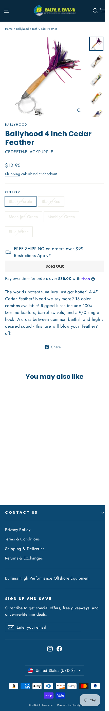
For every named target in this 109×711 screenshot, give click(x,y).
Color (13, 192)
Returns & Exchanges (24, 558)
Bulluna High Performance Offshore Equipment (47, 578)
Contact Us (21, 512)
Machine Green (61, 217)
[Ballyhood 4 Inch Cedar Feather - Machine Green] (24, 480)
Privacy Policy (17, 530)
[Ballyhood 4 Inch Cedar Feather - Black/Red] (13, 480)
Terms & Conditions (22, 539)
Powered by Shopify (68, 705)
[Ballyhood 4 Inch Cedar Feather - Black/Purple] (8, 480)
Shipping (12, 173)
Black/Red (51, 201)
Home (9, 29)
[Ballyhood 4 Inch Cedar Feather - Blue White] (30, 480)
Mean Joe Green (23, 217)
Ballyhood (16, 124)
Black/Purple (20, 201)
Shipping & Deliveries (24, 549)
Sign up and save (28, 598)
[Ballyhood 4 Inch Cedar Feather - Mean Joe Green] (19, 480)
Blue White (19, 232)
